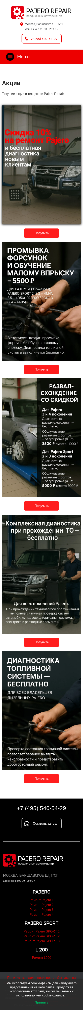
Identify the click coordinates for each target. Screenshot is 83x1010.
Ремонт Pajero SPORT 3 (42, 941)
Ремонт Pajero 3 (42, 909)
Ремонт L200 (41, 957)
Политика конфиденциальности (31, 977)
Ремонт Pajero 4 (42, 914)
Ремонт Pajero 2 (42, 905)
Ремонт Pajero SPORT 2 (42, 936)
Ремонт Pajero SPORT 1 (42, 931)
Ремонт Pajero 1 (42, 900)
